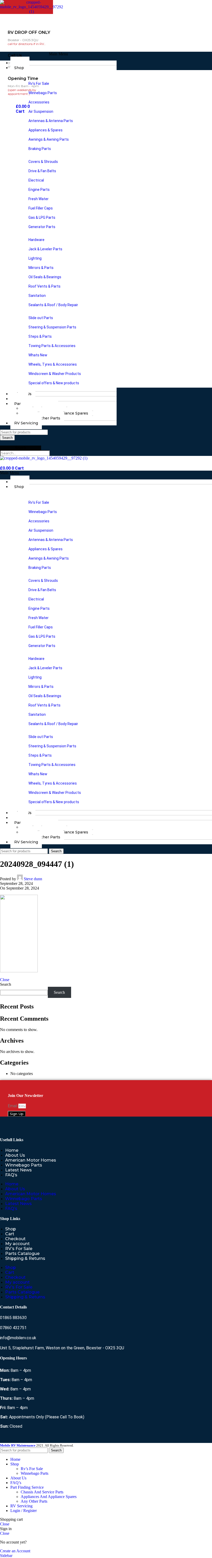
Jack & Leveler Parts (45, 249)
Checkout (15, 1238)
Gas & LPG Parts (41, 217)
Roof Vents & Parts (44, 286)
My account (17, 1243)
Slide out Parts (40, 318)
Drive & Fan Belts (42, 171)
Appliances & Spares (45, 130)
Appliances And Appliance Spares (49, 1496)
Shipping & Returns (25, 1258)
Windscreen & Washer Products (54, 374)
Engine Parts (39, 189)
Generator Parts (41, 227)
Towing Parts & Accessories (51, 346)
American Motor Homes (30, 1160)
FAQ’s (11, 1174)
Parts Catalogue (22, 1253)
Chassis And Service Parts (42, 1492)
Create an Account (15, 1551)
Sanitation (37, 295)
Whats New (37, 355)
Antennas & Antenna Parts (50, 121)
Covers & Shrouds (43, 162)
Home (11, 1150)
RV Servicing (26, 423)
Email (13, 1105)
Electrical (36, 180)
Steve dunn (33, 879)
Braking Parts (39, 149)
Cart (9, 1233)
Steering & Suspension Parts (52, 327)
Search (20, 448)
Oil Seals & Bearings (44, 277)
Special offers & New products (53, 383)
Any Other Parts (45, 418)
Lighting (35, 258)
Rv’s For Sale (38, 83)
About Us (15, 1155)
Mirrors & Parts (41, 268)
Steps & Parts (40, 336)
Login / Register (23, 1510)
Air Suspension (40, 111)
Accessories (38, 102)
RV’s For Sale (18, 1248)
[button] (58, 54)
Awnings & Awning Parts (48, 139)
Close (4, 979)
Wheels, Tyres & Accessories (52, 364)
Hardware (36, 240)
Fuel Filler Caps (40, 208)
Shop (19, 67)
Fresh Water (38, 199)
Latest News (18, 1170)
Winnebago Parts (42, 93)
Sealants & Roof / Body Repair (53, 305)
